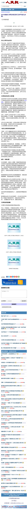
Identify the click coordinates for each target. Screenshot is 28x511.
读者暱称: (3, 301)
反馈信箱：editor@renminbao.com (14, 503)
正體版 (25, 2)
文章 (13, 9)
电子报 (21, 2)
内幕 (10, 9)
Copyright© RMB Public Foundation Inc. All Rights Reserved (14, 495)
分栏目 (6, 9)
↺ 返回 (3, 2)
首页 (2, 9)
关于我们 (14, 500)
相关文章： (4, 312)
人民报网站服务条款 (14, 498)
